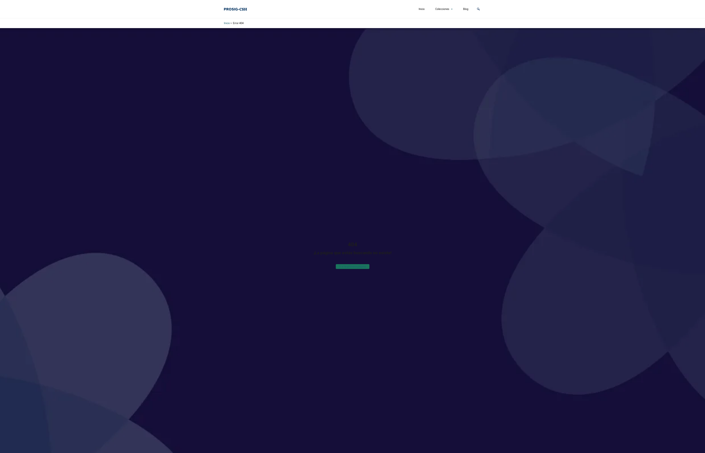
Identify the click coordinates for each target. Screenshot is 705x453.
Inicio (422, 9)
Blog (465, 9)
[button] (478, 9)
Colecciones (442, 9)
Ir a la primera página (352, 266)
